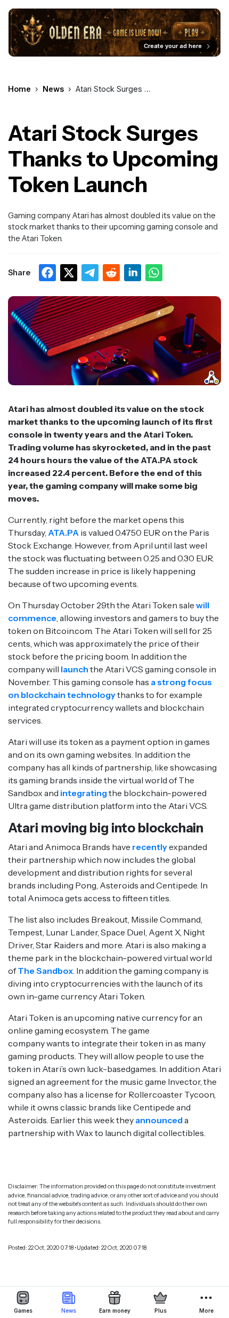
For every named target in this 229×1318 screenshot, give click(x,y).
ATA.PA (63, 532)
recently (149, 846)
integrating (83, 793)
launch (74, 669)
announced (159, 1120)
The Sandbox (45, 970)
